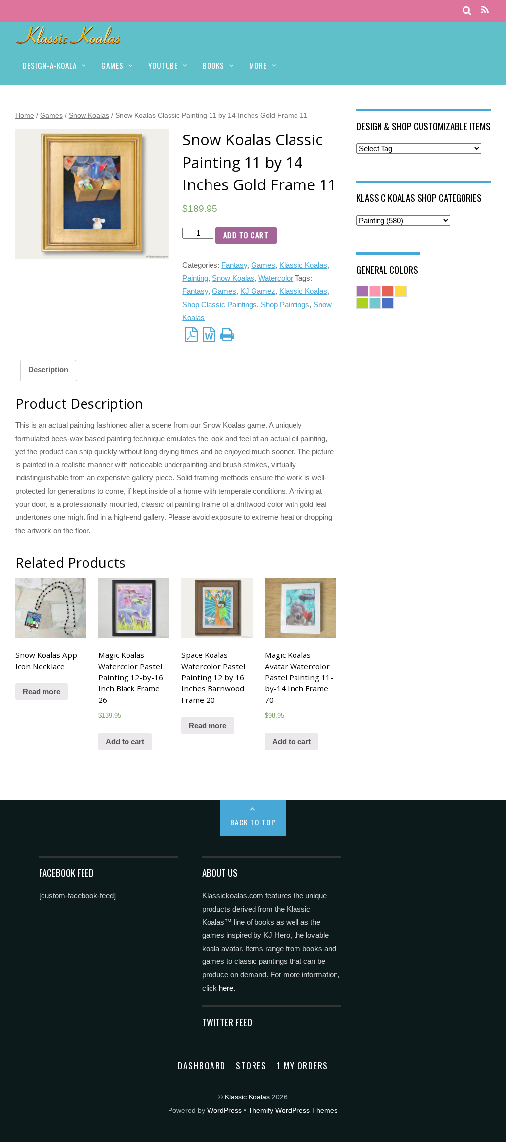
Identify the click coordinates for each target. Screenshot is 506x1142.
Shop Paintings (285, 304)
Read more (41, 691)
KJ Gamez (257, 291)
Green (362, 303)
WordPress (224, 1110)
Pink (375, 291)
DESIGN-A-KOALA (50, 65)
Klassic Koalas (303, 265)
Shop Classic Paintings (219, 304)
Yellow (401, 291)
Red (388, 291)
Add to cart (246, 234)
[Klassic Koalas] (68, 38)
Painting (195, 278)
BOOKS (213, 65)
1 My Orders (302, 1065)
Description (48, 369)
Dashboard (202, 1065)
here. (227, 988)
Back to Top (253, 822)
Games (51, 115)
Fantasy (234, 265)
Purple (362, 291)
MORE (258, 65)
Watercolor (275, 278)
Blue (388, 303)
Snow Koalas (89, 115)
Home (24, 115)
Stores (251, 1065)
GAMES (112, 65)
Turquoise (375, 303)
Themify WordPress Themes (292, 1110)
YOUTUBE (163, 65)
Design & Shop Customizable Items (423, 126)
